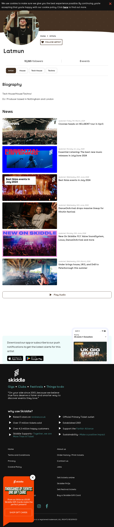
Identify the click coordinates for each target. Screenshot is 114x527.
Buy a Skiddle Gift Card (69, 495)
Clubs (22, 386)
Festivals (36, 386)
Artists (52, 36)
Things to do (55, 386)
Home (43, 36)
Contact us (62, 461)
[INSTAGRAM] (39, 506)
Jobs (59, 466)
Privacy (12, 461)
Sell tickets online (66, 477)
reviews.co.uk (38, 416)
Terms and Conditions (19, 455)
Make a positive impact (92, 434)
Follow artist (53, 42)
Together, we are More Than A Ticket (32, 435)
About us (61, 449)
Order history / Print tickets (70, 455)
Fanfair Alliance (85, 428)
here (65, 7)
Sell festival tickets (66, 489)
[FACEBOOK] (46, 506)
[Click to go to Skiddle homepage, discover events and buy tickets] (16, 375)
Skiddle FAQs (63, 483)
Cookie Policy (15, 466)
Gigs (11, 386)
